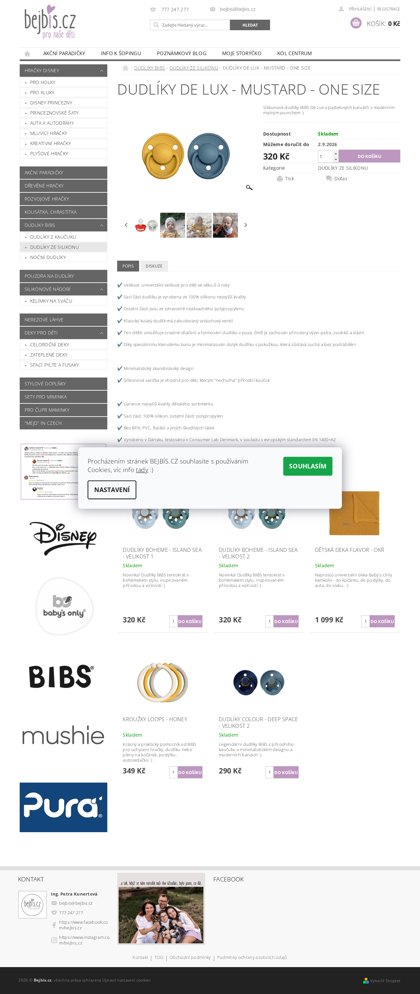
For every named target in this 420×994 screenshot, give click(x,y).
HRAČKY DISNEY (42, 70)
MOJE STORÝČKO (242, 53)
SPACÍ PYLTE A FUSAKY (54, 365)
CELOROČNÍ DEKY (49, 344)
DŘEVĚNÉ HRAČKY (44, 186)
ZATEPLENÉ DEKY (48, 355)
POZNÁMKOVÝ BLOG (181, 53)
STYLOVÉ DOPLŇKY (45, 383)
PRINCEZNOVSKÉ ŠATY (54, 113)
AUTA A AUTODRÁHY (52, 123)
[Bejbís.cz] (83, 27)
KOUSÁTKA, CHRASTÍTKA (50, 212)
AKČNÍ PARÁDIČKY (64, 53)
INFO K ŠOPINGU (121, 53)
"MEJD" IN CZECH (43, 423)
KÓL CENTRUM (294, 53)
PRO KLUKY (42, 92)
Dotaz (340, 179)
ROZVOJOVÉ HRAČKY (47, 199)
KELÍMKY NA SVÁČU (51, 301)
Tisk (289, 179)
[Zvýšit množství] (336, 153)
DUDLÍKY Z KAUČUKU (53, 237)
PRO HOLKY (42, 82)
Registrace (388, 9)
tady (142, 469)
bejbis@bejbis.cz (76, 903)
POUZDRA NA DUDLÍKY (49, 276)
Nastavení (112, 490)
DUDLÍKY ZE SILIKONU (54, 247)
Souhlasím (307, 466)
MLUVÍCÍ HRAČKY (48, 133)
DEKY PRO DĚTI (41, 333)
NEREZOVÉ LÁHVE (44, 319)
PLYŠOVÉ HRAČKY (49, 153)
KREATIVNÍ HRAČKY (50, 143)
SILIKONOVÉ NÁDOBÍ (48, 289)
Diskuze (154, 266)
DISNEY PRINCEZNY (51, 102)
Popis (128, 266)
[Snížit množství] (336, 159)
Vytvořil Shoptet (385, 980)
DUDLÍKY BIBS (40, 225)
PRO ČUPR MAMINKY (47, 410)
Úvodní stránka (27, 53)
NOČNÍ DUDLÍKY (48, 257)
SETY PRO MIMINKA (46, 397)
